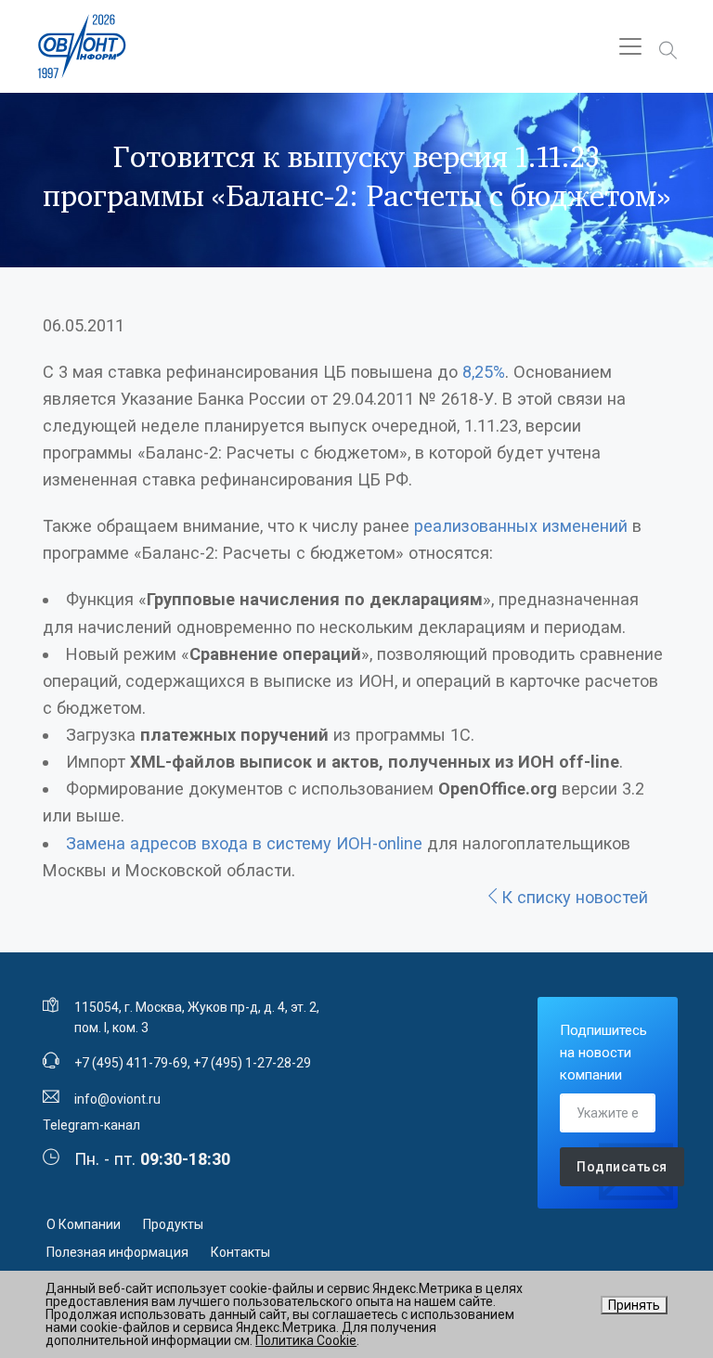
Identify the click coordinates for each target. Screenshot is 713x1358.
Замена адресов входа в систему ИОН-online (244, 843)
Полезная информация (117, 1252)
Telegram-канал (91, 1125)
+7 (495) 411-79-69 (131, 1062)
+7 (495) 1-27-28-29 (252, 1062)
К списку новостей (574, 897)
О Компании (83, 1224)
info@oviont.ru (117, 1099)
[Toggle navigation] (630, 46)
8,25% (483, 372)
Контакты (240, 1252)
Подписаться (622, 1166)
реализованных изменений (521, 526)
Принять (634, 1305)
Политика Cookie (305, 1340)
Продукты (173, 1224)
